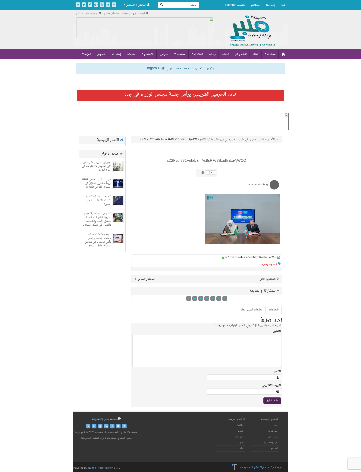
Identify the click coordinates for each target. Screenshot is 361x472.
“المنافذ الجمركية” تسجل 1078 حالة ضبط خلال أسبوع (97, 200)
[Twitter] (84, 5)
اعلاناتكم (255, 5)
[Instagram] (114, 5)
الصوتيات (239, 437)
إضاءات (116, 54)
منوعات (131, 54)
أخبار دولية (273, 431)
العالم (256, 54)
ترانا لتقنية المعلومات (252, 467)
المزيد (87, 54)
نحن (283, 5)
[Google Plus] (96, 5)
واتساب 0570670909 (235, 5)
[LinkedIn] (108, 5)
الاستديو (148, 54)
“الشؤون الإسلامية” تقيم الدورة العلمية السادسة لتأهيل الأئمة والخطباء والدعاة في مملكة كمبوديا (97, 219)
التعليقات (273, 309)
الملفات (240, 448)
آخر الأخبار (273, 139)
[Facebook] (90, 5)
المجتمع (274, 448)
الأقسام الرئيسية (270, 419)
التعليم (225, 54)
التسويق (101, 54)
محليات (271, 54)
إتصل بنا (270, 5)
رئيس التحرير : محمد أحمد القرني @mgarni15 (180, 68)
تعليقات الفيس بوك (251, 309)
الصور (241, 443)
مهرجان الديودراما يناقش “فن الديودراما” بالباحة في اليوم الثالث (96, 166)
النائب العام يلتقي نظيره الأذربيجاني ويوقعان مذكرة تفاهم (232, 139)
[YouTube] (102, 5)
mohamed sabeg (258, 184)
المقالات (198, 54)
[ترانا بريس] (234, 467)
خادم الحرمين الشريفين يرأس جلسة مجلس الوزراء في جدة (180, 94)
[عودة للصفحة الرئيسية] (252, 34)
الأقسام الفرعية (236, 419)
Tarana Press (96, 467)
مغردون (163, 54)
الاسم (277, 371)
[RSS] (78, 5)
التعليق (277, 331)
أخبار (276, 425)
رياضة (212, 54)
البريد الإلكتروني (271, 385)
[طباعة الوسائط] (203, 172)
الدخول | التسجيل (136, 5)
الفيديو (240, 431)
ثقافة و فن (241, 54)
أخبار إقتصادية (271, 443)
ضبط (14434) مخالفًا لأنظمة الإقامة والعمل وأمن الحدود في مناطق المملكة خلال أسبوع (98, 240)
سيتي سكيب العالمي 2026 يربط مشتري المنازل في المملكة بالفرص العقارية (96, 183)
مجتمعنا (181, 54)
